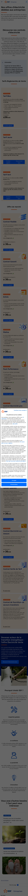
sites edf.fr (15, 423)
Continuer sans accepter (20, 410)
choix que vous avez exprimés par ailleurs (16, 461)
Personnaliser (14, 484)
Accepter (14, 480)
